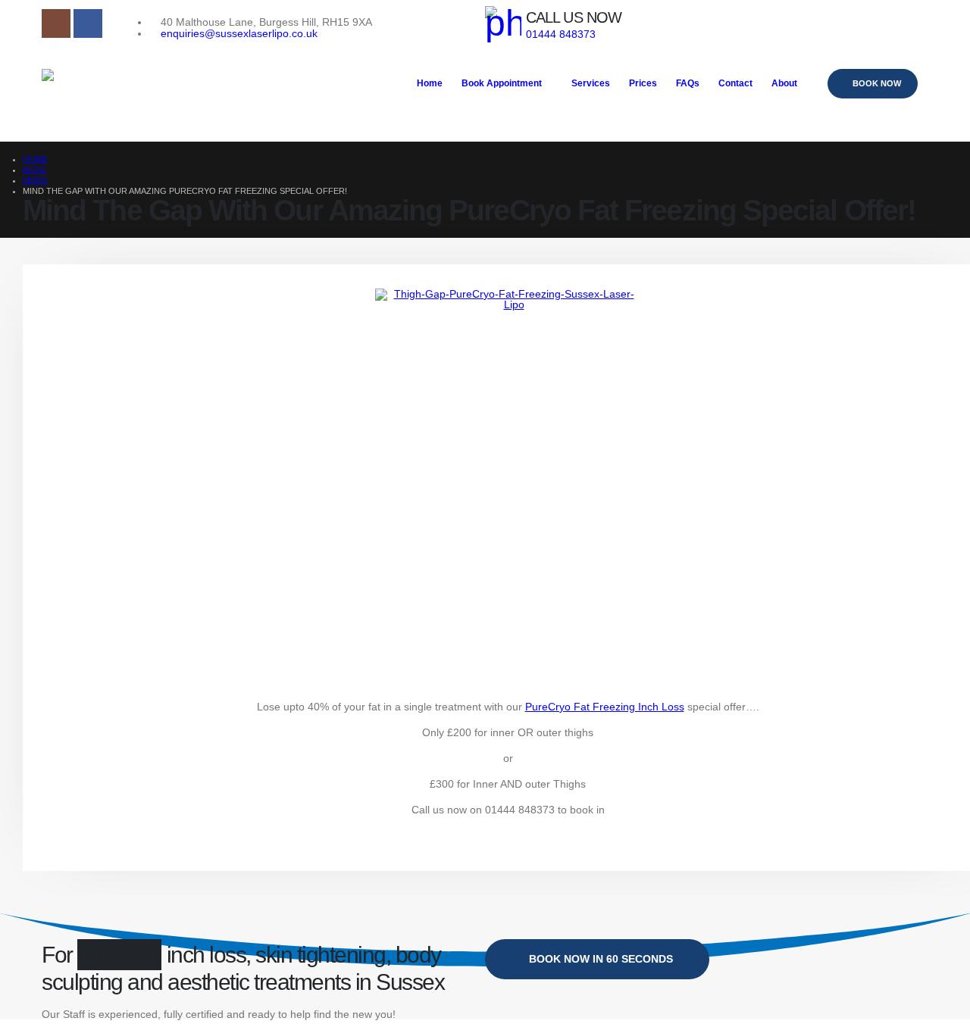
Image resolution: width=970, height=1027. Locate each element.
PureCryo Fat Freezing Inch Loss (604, 707)
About (784, 83)
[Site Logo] (155, 95)
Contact (735, 83)
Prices (643, 83)
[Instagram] (56, 23)
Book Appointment (502, 83)
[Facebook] (88, 23)
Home (430, 83)
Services (590, 83)
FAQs (687, 83)
